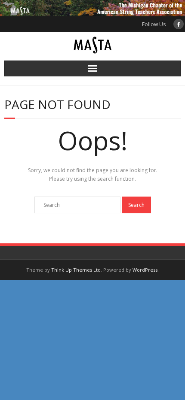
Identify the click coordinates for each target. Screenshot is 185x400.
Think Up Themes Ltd (76, 270)
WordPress (145, 270)
